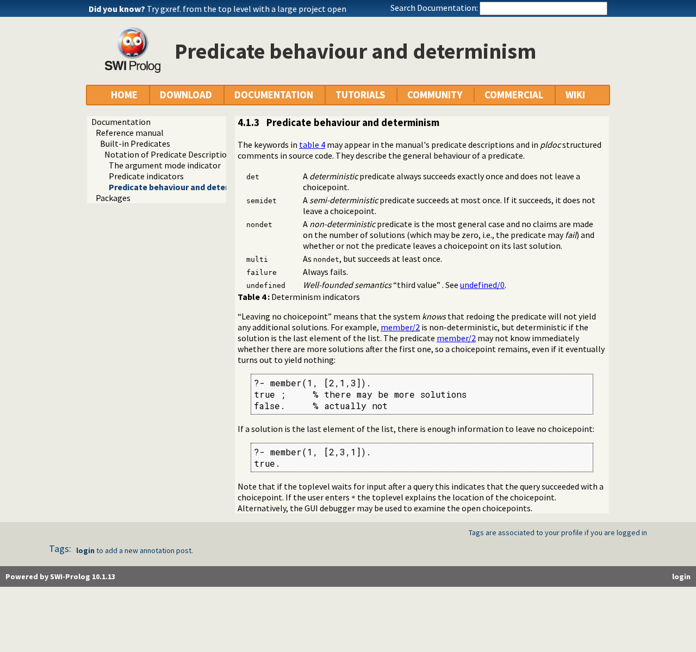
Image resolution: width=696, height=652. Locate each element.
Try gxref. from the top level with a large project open (246, 8)
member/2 (400, 327)
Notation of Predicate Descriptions (169, 154)
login (85, 550)
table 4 (312, 144)
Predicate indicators (146, 176)
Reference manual (130, 132)
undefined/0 (482, 284)
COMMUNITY (434, 95)
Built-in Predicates (135, 143)
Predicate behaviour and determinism (183, 186)
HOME (124, 95)
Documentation (121, 121)
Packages (113, 197)
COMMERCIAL (513, 95)
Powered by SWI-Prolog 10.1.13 (60, 576)
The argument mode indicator (165, 165)
